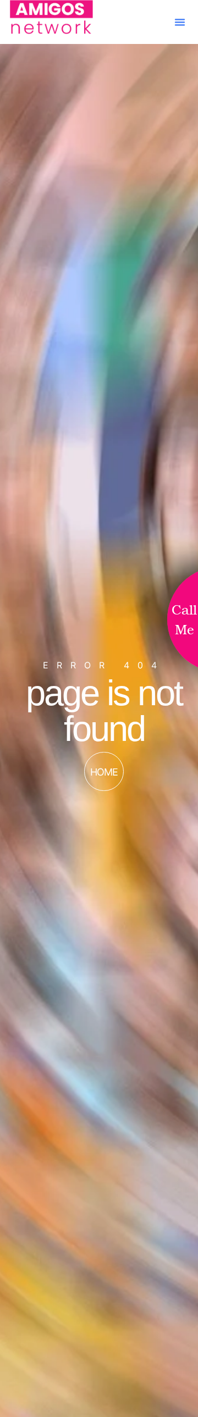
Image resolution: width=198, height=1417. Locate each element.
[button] (180, 22)
